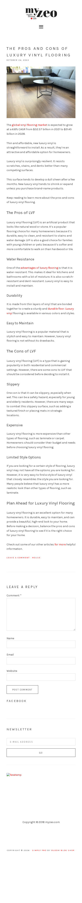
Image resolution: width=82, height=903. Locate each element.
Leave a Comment (18, 557)
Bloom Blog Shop (62, 850)
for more (60, 544)
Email (10, 654)
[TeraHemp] (14, 774)
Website (12, 671)
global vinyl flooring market (29, 125)
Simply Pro (39, 850)
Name (10, 638)
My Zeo (41, 14)
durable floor (56, 308)
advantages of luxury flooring (39, 268)
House (36, 557)
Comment (14, 595)
